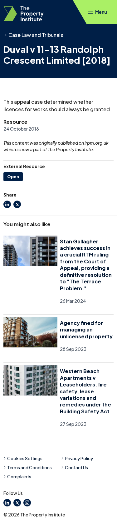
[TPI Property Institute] (23, 13)
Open (13, 176)
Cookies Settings (24, 458)
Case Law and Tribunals (35, 35)
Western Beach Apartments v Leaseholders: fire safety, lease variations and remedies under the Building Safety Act (85, 391)
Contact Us (76, 467)
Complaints (19, 476)
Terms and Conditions (29, 467)
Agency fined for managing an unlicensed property (86, 330)
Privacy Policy (79, 458)
